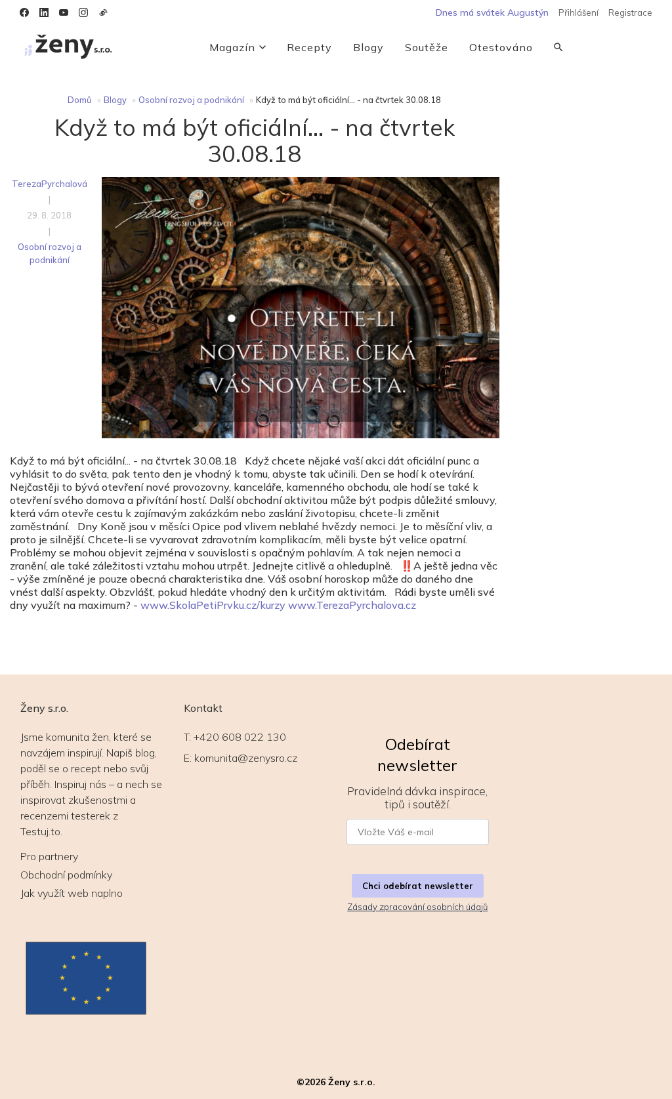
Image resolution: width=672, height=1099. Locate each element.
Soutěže (426, 47)
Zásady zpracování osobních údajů (417, 907)
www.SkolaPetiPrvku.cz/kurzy (212, 605)
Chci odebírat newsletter (417, 886)
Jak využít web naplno (71, 893)
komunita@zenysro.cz (245, 757)
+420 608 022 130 (240, 736)
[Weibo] (103, 12)
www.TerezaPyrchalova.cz (352, 605)
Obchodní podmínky (66, 874)
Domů (80, 99)
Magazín (232, 47)
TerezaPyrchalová (49, 183)
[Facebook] (24, 12)
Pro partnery (49, 856)
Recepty (309, 47)
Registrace (630, 12)
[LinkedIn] (44, 12)
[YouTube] (63, 12)
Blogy (368, 47)
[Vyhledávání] (558, 47)
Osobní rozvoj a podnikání (191, 99)
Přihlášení (578, 12)
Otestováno (501, 47)
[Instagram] (83, 12)
